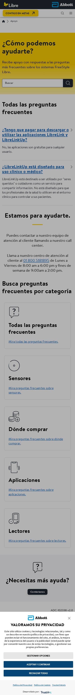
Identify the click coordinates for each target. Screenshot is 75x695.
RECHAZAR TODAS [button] (38, 673)
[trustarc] (45, 692)
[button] (69, 618)
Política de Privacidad (22, 685)
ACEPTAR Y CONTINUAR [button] (38, 664)
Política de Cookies (42, 685)
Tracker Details (59, 685)
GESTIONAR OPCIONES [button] (38, 655)
